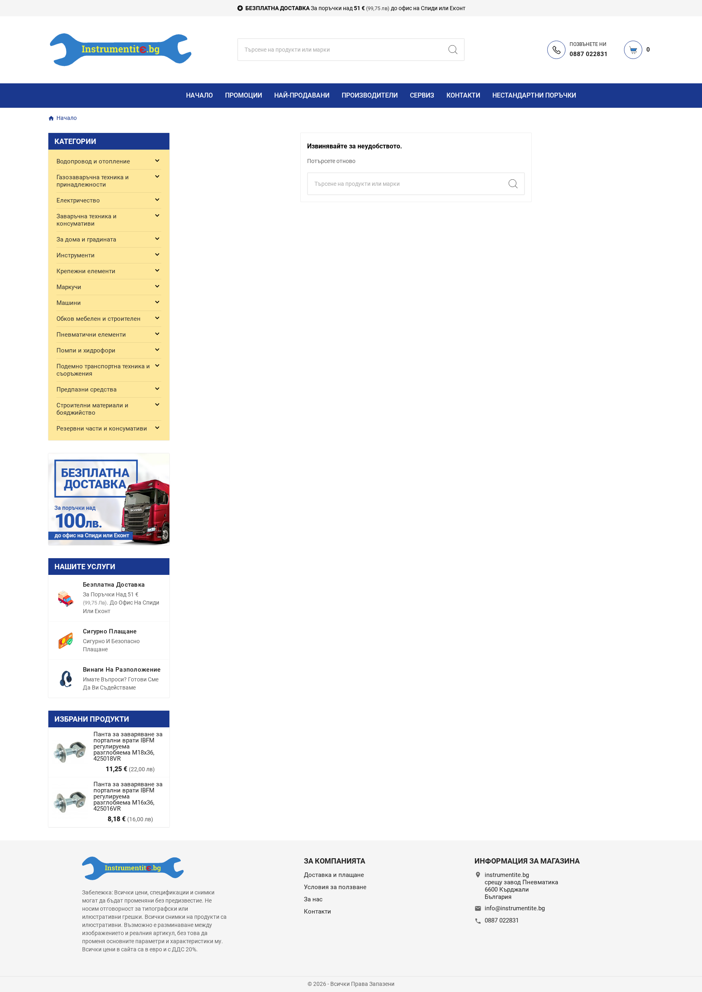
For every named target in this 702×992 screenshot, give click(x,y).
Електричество (78, 200)
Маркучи (68, 287)
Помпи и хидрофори (85, 350)
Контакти (317, 911)
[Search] (452, 49)
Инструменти (75, 255)
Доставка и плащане (334, 875)
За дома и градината (86, 239)
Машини (68, 303)
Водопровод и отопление (93, 161)
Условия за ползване (335, 887)
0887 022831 (502, 920)
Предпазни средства (86, 389)
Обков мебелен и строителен (98, 318)
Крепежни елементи (85, 271)
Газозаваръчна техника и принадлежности (92, 181)
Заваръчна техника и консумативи (86, 220)
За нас (313, 899)
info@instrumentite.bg (515, 908)
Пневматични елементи (91, 334)
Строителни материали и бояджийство (92, 409)
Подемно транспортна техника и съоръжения (103, 370)
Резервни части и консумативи (101, 428)
